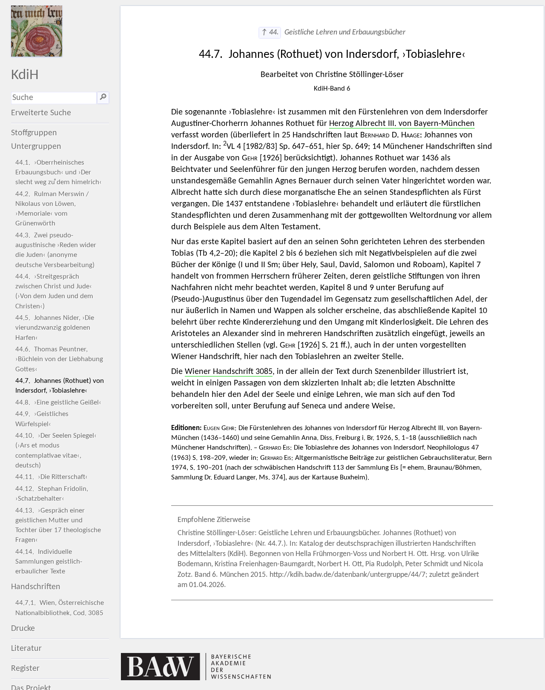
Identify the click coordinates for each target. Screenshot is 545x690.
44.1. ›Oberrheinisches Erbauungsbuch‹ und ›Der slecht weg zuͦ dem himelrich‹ (58, 172)
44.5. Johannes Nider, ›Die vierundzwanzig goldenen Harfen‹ (54, 327)
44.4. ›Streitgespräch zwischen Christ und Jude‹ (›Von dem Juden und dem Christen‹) (54, 291)
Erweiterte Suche (41, 113)
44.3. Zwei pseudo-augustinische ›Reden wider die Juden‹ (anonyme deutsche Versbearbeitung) (55, 250)
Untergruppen (36, 147)
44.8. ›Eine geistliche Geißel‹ (58, 402)
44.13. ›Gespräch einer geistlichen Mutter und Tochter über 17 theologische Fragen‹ (58, 525)
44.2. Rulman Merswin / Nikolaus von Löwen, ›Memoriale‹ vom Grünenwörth (52, 209)
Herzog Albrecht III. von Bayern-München (402, 124)
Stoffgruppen (34, 133)
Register (25, 668)
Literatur (26, 648)
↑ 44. (270, 33)
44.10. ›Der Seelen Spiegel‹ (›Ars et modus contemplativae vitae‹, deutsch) (56, 450)
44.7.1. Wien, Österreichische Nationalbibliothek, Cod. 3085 (59, 607)
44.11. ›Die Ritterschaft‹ (51, 477)
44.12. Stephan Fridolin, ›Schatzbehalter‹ (51, 493)
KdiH (25, 75)
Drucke (23, 628)
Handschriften (35, 587)
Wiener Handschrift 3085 (228, 372)
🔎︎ (103, 98)
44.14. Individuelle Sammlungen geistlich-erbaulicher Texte (48, 561)
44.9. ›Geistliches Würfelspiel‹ (42, 419)
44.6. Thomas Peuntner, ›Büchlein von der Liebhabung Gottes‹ (59, 359)
